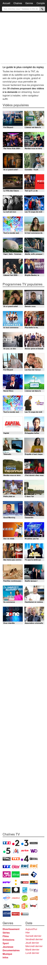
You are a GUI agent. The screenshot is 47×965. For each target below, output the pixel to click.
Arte (25, 851)
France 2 (16, 843)
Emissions (8, 939)
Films (6, 936)
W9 (34, 851)
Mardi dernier (32, 949)
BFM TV (34, 882)
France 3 (25, 843)
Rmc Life (7, 874)
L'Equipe (16, 898)
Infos (5, 957)
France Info (16, 882)
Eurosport (7, 898)
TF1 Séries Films (7, 866)
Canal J (34, 898)
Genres (29, 3)
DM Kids (25, 906)
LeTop (34, 906)
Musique (7, 954)
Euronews (16, 890)
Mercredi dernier (34, 946)
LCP (7, 914)
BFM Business (7, 890)
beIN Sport (34, 890)
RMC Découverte (25, 866)
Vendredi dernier (34, 939)
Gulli (25, 898)
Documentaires (11, 950)
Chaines (17, 3)
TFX (16, 858)
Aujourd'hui (31, 929)
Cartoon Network (7, 906)
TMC (7, 858)
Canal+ (34, 843)
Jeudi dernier (32, 942)
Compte (41, 3)
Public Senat (16, 914)
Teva (16, 874)
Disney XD (16, 906)
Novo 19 (7, 882)
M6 (16, 851)
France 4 (25, 858)
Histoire (25, 914)
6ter (16, 866)
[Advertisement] (23, 38)
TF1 (7, 843)
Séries (6, 932)
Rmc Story (34, 866)
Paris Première (25, 874)
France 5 (7, 851)
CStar (34, 858)
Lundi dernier (32, 953)
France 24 (25, 890)
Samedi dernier (33, 935)
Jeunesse (8, 946)
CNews (25, 882)
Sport (6, 943)
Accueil (6, 3)
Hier (27, 932)
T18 (34, 874)
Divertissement (11, 929)
